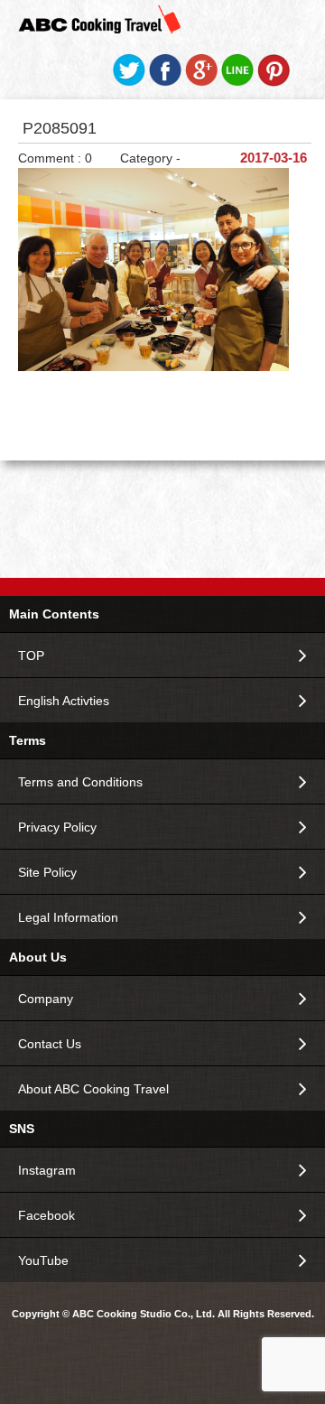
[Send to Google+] (201, 82)
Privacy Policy (57, 827)
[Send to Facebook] (165, 82)
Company (45, 998)
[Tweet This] (129, 82)
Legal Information (68, 917)
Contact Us (49, 1044)
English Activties (63, 700)
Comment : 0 (55, 158)
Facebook (46, 1215)
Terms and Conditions (80, 782)
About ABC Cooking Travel (93, 1089)
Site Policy (47, 872)
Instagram (47, 1170)
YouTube (43, 1260)
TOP (31, 655)
